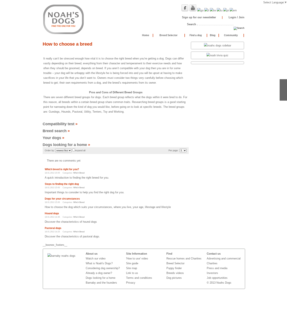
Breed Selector (175, 263)
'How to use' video (137, 258)
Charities (212, 263)
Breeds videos (175, 273)
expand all (80, 150)
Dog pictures (174, 277)
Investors (212, 273)
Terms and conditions (139, 277)
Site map (131, 268)
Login (232, 17)
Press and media (217, 268)
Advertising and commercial (224, 258)
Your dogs (53, 138)
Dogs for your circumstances (62, 198)
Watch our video (95, 258)
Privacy (130, 282)
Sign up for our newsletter (199, 17)
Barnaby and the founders (101, 282)
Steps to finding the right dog (62, 184)
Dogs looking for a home (66, 145)
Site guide (132, 263)
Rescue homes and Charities (183, 258)
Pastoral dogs (53, 228)
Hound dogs (52, 213)
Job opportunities (217, 277)
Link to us (132, 273)
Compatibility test (60, 124)
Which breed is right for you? (62, 169)
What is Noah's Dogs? (99, 263)
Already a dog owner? (99, 273)
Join (241, 17)
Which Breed (78, 173)
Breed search (56, 131)
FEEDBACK (283, 90)
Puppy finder (174, 268)
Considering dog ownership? (103, 268)
